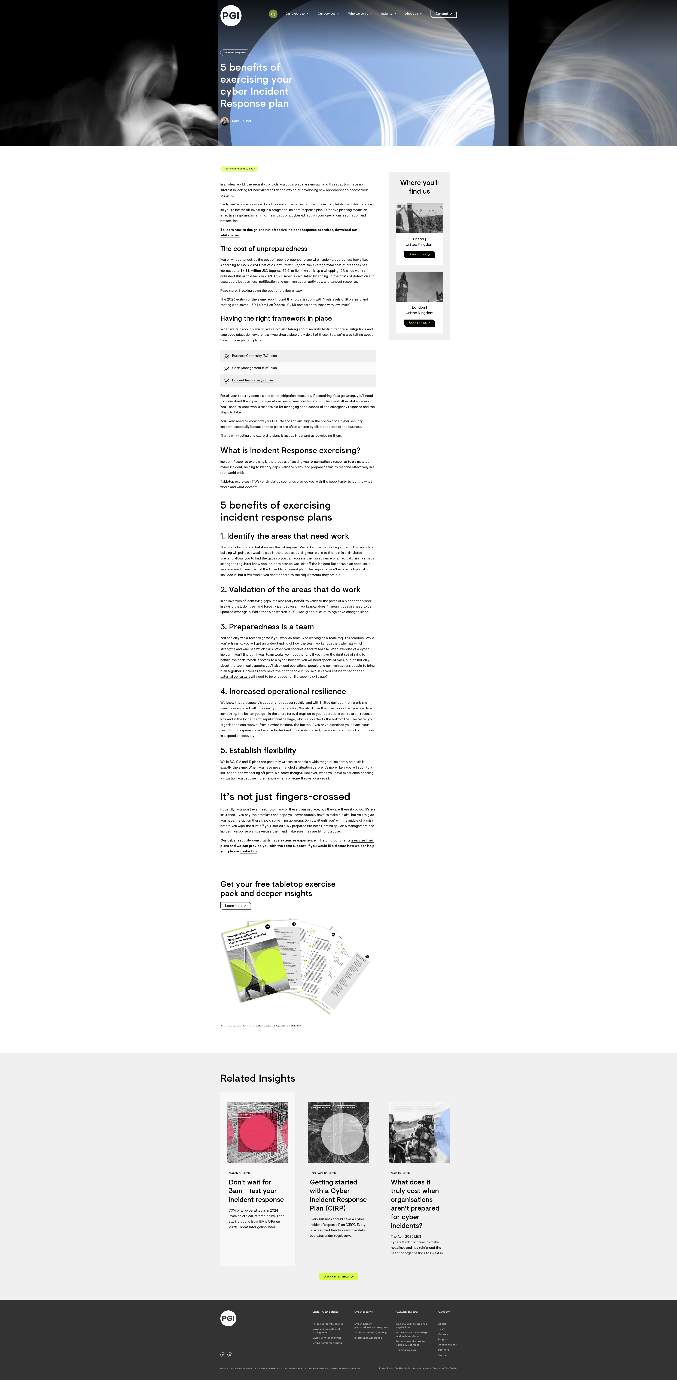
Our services (326, 14)
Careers (443, 1334)
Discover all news (337, 1276)
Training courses (406, 1350)
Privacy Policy (386, 1368)
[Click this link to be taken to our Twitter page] (222, 1354)
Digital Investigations (325, 1312)
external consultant (235, 677)
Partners (443, 1350)
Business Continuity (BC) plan (254, 356)
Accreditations (447, 1345)
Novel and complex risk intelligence (326, 1331)
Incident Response (235, 52)
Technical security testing (370, 1332)
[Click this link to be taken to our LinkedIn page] (229, 1354)
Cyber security (363, 1312)
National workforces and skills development (411, 1343)
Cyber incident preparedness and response (371, 1326)
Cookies (399, 1368)
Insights (386, 14)
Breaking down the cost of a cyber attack (270, 291)
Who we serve (358, 14)
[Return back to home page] (228, 1318)
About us (411, 14)
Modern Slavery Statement (417, 1368)
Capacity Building (407, 1312)
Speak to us (418, 254)
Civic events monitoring (326, 1338)
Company (444, 1312)
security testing (321, 329)
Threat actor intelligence (327, 1324)
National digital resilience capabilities (411, 1326)
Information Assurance (368, 1338)
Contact (441, 14)
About (442, 1324)
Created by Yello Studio (445, 1368)
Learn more (234, 906)
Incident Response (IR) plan (252, 380)
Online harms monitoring (327, 1343)
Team (441, 1329)
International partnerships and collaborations (412, 1334)
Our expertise (295, 14)
